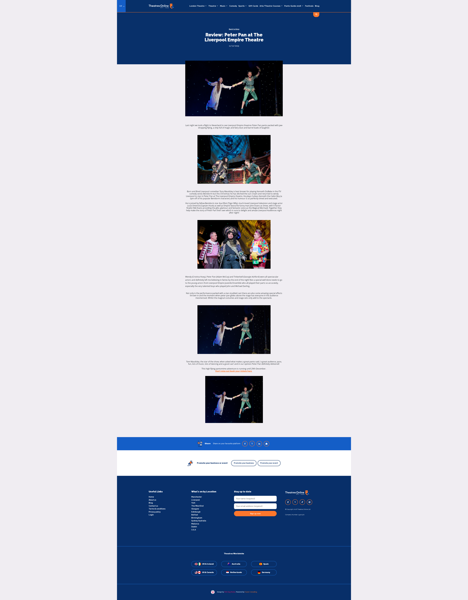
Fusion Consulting (251, 592)
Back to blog (234, 29)
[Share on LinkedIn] (259, 443)
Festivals (309, 6)
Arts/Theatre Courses (270, 6)
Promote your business (244, 463)
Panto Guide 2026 (292, 6)
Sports (241, 6)
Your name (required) (105, 307)
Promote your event (269, 463)
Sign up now (255, 514)
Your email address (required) (109, 294)
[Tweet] (252, 443)
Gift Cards (253, 6)
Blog (317, 6)
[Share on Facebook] (245, 443)
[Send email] (266, 443)
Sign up (117, 322)
